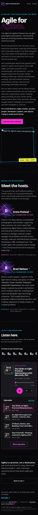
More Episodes (19, 444)
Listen (34, 4)
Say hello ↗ (5, 498)
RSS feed (31, 400)
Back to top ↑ (19, 481)
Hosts (29, 4)
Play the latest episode (12, 122)
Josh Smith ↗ (13, 502)
